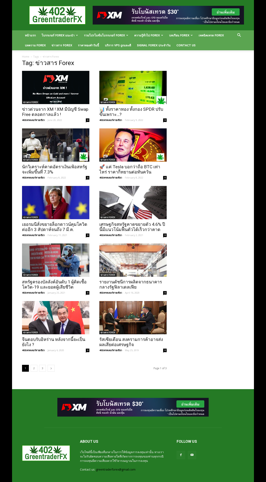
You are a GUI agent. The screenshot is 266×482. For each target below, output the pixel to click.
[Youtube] (192, 455)
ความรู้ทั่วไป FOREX (147, 35)
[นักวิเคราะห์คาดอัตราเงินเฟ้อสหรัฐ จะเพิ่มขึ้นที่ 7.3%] (55, 145)
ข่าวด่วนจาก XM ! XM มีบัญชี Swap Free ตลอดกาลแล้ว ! (55, 112)
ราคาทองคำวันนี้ (88, 45)
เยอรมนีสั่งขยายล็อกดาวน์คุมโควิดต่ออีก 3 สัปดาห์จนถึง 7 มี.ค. (54, 227)
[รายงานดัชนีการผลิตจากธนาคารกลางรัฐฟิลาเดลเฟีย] (133, 260)
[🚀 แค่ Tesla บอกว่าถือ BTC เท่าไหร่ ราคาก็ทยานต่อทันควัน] (133, 145)
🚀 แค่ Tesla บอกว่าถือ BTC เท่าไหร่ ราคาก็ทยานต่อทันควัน (129, 169)
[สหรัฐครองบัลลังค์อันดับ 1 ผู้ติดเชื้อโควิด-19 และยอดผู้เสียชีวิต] (55, 260)
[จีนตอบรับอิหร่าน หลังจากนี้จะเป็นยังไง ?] (55, 317)
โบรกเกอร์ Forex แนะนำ (58, 35)
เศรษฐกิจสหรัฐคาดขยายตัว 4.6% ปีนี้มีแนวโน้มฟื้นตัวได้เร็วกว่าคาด (132, 227)
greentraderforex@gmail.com (115, 469)
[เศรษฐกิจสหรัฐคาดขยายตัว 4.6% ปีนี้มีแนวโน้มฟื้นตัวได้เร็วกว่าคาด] (133, 202)
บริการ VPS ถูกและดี (118, 45)
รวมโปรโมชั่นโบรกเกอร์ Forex (104, 35)
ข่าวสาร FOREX (62, 45)
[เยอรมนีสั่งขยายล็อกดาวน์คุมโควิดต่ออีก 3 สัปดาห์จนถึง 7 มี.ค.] (55, 202)
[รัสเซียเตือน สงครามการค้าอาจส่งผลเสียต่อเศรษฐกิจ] (133, 317)
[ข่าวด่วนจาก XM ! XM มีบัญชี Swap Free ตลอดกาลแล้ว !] (55, 87)
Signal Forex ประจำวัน (154, 45)
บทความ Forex (35, 45)
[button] (239, 36)
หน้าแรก (30, 35)
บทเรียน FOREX (179, 35)
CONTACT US (186, 45)
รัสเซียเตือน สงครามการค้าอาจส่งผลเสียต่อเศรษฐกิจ (131, 342)
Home (25, 56)
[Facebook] (181, 455)
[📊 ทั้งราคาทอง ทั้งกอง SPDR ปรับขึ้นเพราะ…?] (133, 87)
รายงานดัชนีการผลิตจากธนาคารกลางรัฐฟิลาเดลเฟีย (130, 284)
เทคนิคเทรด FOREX (211, 35)
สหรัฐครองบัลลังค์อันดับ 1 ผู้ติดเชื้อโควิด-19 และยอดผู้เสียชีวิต (54, 284)
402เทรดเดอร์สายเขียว (33, 120)
